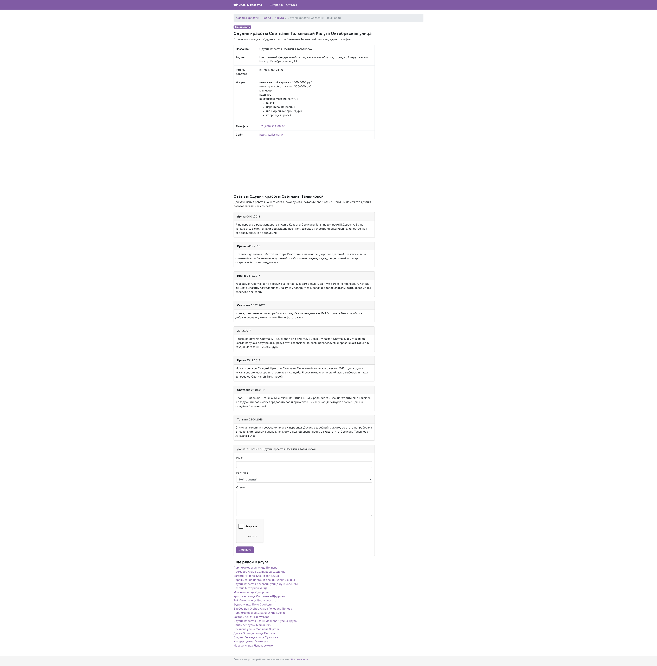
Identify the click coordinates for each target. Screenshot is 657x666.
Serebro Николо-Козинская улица (256, 575)
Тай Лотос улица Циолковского (255, 600)
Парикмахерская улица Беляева (255, 567)
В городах (277, 4)
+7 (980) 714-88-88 (272, 126)
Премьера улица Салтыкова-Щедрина (259, 571)
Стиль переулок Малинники (252, 625)
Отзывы (291, 4)
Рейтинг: (242, 472)
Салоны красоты (250, 4)
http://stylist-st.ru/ (271, 134)
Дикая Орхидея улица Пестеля (254, 633)
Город (267, 17)
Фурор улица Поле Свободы (253, 604)
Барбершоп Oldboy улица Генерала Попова (263, 608)
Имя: (239, 458)
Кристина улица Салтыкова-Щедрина (259, 596)
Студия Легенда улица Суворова (256, 637)
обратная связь (299, 659)
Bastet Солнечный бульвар (251, 616)
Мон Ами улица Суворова (251, 592)
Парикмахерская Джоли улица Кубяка (260, 612)
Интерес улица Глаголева (251, 641)
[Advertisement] (304, 166)
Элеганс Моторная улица (250, 588)
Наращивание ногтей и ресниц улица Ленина (264, 580)
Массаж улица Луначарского (253, 645)
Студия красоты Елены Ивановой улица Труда (265, 621)
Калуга (279, 17)
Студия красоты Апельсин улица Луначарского (266, 584)
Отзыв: (241, 487)
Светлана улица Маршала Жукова (257, 629)
